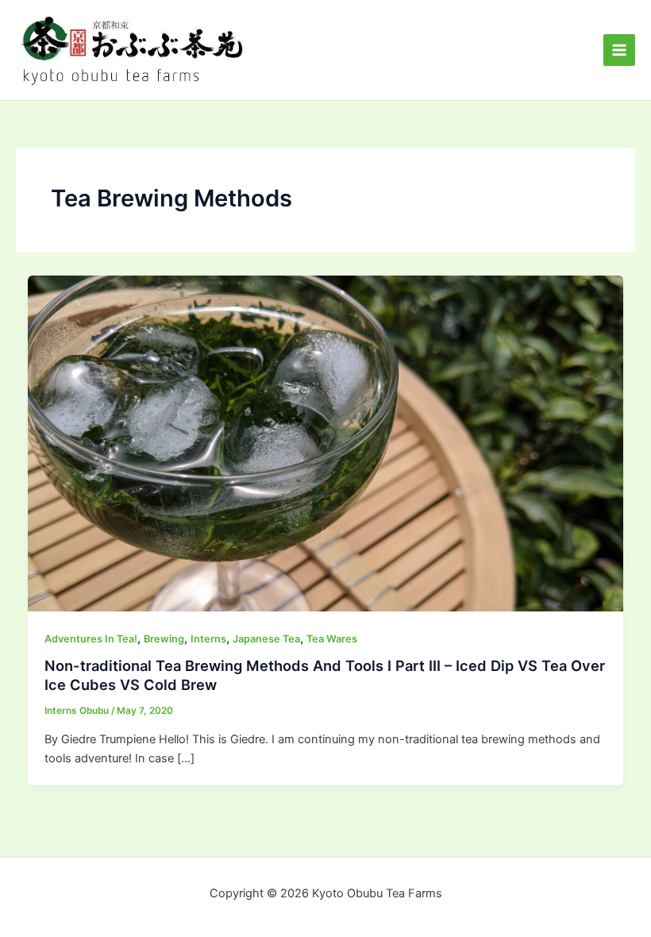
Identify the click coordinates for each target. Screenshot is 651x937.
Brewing (164, 639)
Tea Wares (331, 639)
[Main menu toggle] (619, 50)
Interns (208, 639)
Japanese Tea (266, 639)
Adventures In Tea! (90, 639)
